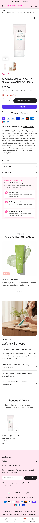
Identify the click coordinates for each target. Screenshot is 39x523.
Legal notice (32, 514)
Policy (26, 1)
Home (4, 11)
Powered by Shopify (27, 497)
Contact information (20, 514)
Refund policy (8, 511)
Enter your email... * (10, 478)
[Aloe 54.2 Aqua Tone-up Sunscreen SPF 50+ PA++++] (10, 422)
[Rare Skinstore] (14, 5)
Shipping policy (7, 514)
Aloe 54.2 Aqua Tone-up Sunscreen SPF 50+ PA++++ (10, 438)
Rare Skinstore (15, 497)
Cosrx (5, 74)
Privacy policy (18, 511)
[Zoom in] (19, 38)
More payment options (19, 113)
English (26, 493)
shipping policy (28, 126)
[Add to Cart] (16, 430)
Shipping (15, 91)
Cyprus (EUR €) (15, 493)
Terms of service (30, 511)
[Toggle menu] (3, 6)
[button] (2, 1)
